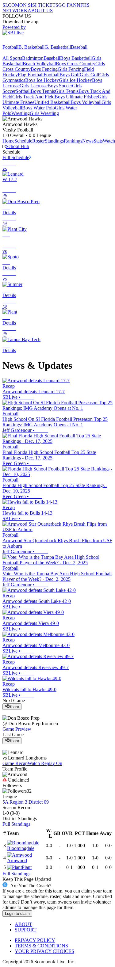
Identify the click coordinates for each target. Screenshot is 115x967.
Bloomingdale (20, 848)
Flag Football (31, 74)
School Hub (17, 146)
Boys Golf (69, 74)
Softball (23, 91)
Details (9, 212)
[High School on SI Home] (26, 41)
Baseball (79, 47)
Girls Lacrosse (34, 85)
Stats (98, 140)
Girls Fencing (71, 69)
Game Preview (16, 729)
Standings (54, 140)
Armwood (17, 860)
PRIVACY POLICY (35, 940)
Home (8, 140)
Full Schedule (15, 157)
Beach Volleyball (39, 63)
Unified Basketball (52, 102)
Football (10, 47)
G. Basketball (57, 47)
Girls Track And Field (33, 96)
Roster (38, 140)
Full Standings (16, 824)
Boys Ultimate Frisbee (76, 96)
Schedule (23, 140)
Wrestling (20, 113)
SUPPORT (25, 929)
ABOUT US (40, 10)
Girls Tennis (67, 91)
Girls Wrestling (44, 113)
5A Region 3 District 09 (25, 802)
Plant (27, 867)
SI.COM (10, 5)
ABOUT (23, 924)
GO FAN (67, 5)
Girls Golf (89, 74)
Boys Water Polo (38, 107)
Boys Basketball (76, 58)
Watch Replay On (45, 763)
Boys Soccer (60, 85)
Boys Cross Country (75, 63)
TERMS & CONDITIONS (41, 945)
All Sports (12, 58)
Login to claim (17, 913)
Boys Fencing (44, 69)
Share (14, 706)
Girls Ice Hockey (75, 80)
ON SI (25, 5)
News (88, 140)
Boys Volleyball (86, 102)
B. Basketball (31, 47)
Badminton (33, 58)
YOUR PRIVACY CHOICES (44, 951)
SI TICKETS (45, 5)
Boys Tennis (43, 91)
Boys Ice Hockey (42, 80)
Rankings (73, 140)
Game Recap (15, 763)
